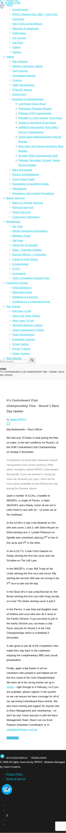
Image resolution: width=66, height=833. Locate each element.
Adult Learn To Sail (23, 320)
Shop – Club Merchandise (27, 250)
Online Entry (19, 94)
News (9, 5)
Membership (13, 221)
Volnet (10, 687)
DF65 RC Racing (22, 89)
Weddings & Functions (25, 297)
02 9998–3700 (12, 2)
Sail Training (13, 306)
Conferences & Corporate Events (31, 301)
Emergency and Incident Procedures (33, 193)
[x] (7, 815)
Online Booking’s (22, 287)
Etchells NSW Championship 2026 (38, 155)
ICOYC (16, 268)
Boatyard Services (22, 207)
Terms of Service (16, 778)
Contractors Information (25, 217)
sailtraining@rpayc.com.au (22, 729)
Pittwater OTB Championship (35, 113)
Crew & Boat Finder (23, 179)
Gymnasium (19, 273)
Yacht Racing (19, 70)
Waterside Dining (22, 292)
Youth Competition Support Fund (30, 278)
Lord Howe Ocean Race (32, 103)
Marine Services (15, 198)
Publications (19, 33)
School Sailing (20, 344)
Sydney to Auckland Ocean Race (37, 122)
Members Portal (21, 235)
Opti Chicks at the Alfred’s (27, 23)
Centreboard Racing (23, 75)
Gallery (16, 47)
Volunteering (19, 188)
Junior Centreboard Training (28, 330)
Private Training (21, 348)
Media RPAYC (18, 419)
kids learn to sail (21, 311)
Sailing (10, 56)
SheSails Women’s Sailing (27, 325)
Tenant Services (21, 212)
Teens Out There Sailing (26, 315)
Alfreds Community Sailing (27, 66)
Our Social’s (19, 37)
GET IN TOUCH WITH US (16, 758)
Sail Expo (17, 42)
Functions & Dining (17, 282)
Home (3, 369)
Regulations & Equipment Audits (30, 183)
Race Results (20, 61)
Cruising (17, 80)
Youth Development (23, 85)
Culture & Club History (25, 259)
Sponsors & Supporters (25, 28)
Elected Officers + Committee (29, 254)
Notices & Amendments (25, 174)
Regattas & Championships (27, 99)
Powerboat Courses (23, 339)
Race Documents (22, 169)
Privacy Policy (14, 774)
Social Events (20, 9)
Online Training (20, 353)
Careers (16, 52)
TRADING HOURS (39, 758)
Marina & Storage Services (27, 202)
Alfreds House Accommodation (30, 231)
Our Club (17, 226)
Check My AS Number (25, 245)
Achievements (20, 264)
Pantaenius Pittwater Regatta (35, 108)
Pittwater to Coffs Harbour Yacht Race (40, 118)
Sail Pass (17, 240)
